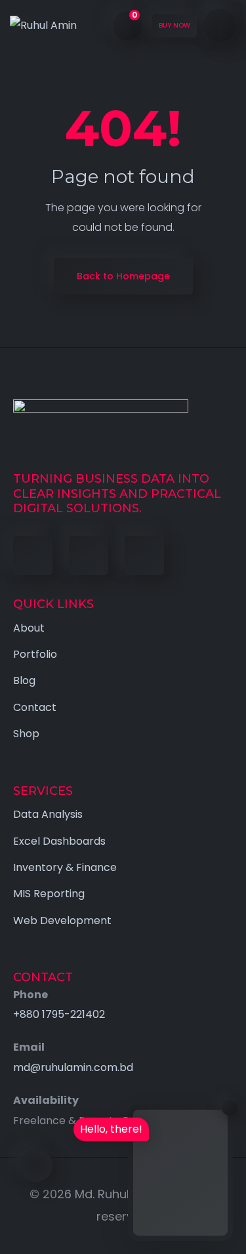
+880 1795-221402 (59, 1014)
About (29, 628)
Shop (26, 733)
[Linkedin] (88, 555)
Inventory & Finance (65, 867)
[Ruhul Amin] (43, 26)
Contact (34, 707)
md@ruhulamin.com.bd (73, 1067)
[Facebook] (32, 555)
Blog (24, 680)
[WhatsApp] (144, 555)
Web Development (62, 920)
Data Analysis (48, 814)
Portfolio (35, 654)
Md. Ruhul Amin (118, 1194)
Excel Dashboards (59, 841)
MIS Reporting (49, 893)
